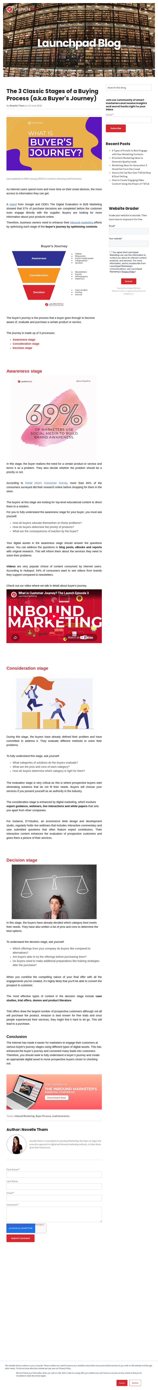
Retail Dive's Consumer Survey (46, 483)
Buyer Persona (43, 1115)
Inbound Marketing (24, 1115)
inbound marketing (81, 222)
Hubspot (29, 570)
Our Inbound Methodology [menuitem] (81, 9)
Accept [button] (122, 1383)
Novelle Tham (17, 105)
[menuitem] (140, 9)
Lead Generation (60, 1115)
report (13, 204)
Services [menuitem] (103, 9)
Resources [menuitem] (62, 21)
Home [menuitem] (60, 9)
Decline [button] (135, 1383)
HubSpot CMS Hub (133, 288)
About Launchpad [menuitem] (121, 9)
